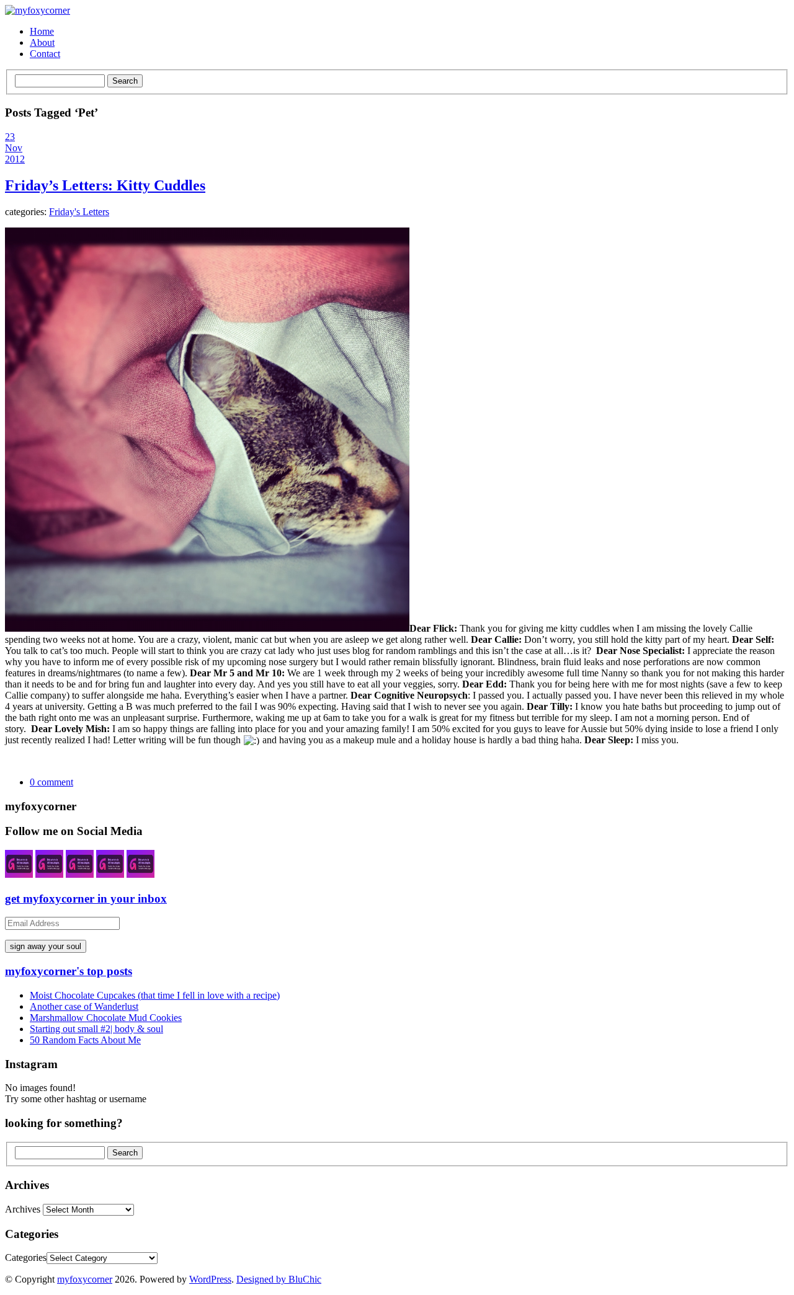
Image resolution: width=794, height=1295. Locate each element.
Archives (22, 1209)
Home (42, 31)
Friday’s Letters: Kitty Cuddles (105, 185)
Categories (26, 1257)
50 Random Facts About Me (85, 1040)
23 (10, 136)
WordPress (210, 1279)
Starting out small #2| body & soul (96, 1028)
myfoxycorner (84, 1279)
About (42, 42)
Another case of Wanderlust (84, 1006)
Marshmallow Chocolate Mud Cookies (106, 1017)
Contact (45, 53)
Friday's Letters (79, 211)
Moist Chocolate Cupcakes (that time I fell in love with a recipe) (155, 995)
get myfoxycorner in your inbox (86, 898)
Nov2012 (15, 153)
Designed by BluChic (278, 1279)
